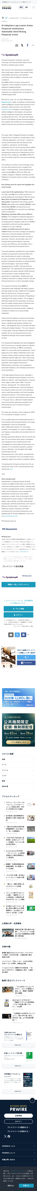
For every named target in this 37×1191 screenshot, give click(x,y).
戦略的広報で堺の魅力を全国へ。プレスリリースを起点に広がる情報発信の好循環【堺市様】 (25, 933)
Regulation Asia (7, 109)
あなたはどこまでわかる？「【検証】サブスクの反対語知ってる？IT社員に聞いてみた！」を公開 (23, 1003)
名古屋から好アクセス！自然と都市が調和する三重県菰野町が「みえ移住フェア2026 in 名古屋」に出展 (15, 909)
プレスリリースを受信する (17, 1131)
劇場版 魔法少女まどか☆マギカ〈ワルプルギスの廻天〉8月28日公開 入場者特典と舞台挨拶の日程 (17, 955)
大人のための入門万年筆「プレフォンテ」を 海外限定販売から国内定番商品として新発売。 (15, 854)
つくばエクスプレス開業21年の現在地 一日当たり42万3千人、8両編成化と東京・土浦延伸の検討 (17, 970)
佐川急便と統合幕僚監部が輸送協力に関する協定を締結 (15, 818)
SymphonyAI (6, 102)
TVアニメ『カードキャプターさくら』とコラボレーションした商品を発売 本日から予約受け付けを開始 (15, 806)
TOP (6, 18)
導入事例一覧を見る (21, 938)
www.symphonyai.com (10, 516)
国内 (21, 7)
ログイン (19, 615)
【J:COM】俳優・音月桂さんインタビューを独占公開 (15, 876)
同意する (26, 1185)
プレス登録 (19, 609)
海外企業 (5, 786)
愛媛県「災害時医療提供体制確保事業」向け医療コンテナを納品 (15, 866)
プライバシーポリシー (19, 1171)
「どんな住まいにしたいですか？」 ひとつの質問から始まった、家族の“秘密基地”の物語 (24, 990)
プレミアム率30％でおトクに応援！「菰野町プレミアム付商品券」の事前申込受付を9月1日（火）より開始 (15, 896)
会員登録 (18, 1116)
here (11, 469)
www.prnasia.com (24, 551)
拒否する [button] (11, 1185)
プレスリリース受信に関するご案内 (23, 626)
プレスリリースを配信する (17, 1127)
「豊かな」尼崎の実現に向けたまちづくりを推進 (15, 885)
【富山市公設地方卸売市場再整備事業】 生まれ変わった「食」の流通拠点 (15, 829)
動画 (3, 781)
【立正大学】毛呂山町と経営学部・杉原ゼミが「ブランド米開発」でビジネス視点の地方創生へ (15, 841)
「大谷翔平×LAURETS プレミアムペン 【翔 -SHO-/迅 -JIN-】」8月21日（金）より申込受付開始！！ (23, 1016)
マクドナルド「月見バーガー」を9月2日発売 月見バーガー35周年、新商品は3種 (18, 962)
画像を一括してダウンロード (18, 584)
